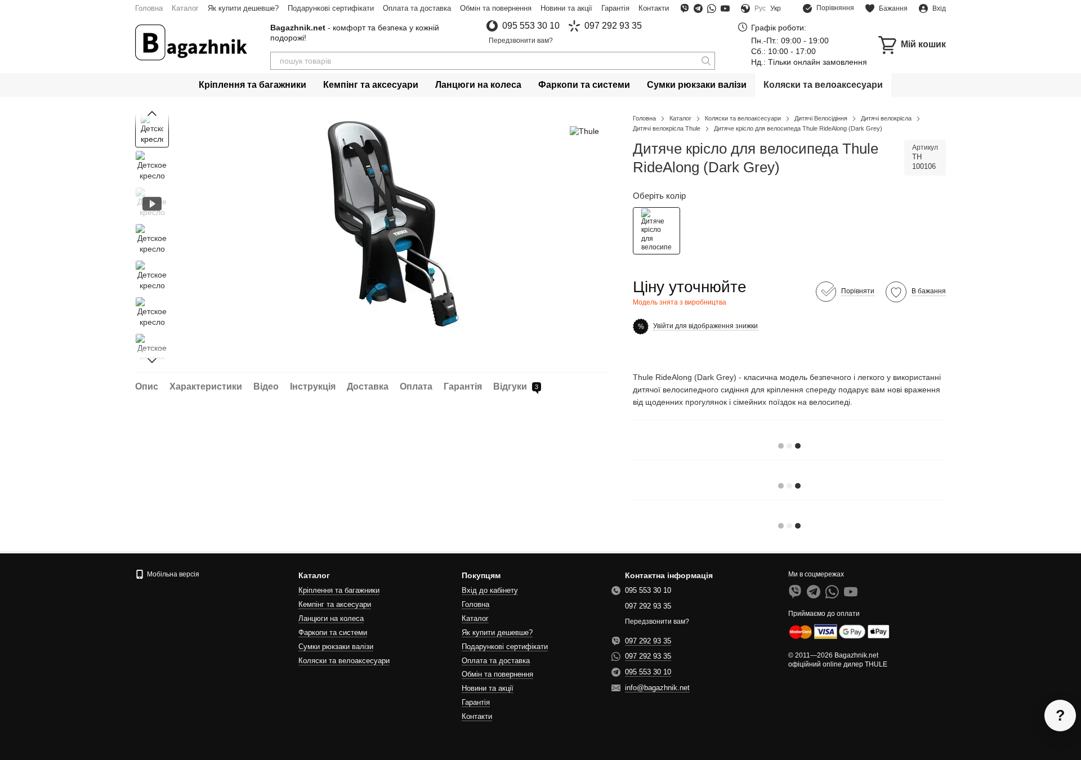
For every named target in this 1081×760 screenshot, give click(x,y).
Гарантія (615, 8)
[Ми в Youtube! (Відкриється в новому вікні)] (725, 8)
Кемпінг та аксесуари (370, 85)
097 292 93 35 (613, 25)
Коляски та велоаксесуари (823, 85)
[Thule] (584, 130)
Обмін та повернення (495, 8)
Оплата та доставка (417, 8)
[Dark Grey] (656, 230)
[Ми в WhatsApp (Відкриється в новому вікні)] (711, 8)
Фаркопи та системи (584, 85)
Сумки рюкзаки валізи (697, 85)
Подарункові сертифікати (331, 8)
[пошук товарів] (706, 61)
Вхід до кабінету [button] (490, 590)
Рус (760, 8)
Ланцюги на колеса (478, 85)
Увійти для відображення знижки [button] (705, 326)
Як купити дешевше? (243, 8)
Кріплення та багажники (252, 85)
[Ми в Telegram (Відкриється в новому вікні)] (698, 8)
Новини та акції (566, 8)
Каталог (185, 8)
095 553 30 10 (531, 25)
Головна (149, 8)
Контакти (653, 8)
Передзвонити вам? (521, 40)
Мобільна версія (172, 574)
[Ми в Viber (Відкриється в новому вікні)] (684, 8)
